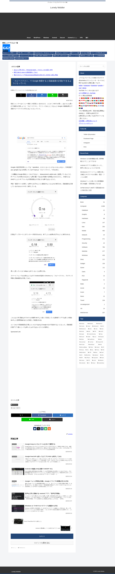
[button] (63, 95)
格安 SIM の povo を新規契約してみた (26, 72)
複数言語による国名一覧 (86, 55)
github (84, 88)
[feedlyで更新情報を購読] (45, 428)
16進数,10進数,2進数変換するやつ (43, 55)
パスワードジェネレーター (26, 55)
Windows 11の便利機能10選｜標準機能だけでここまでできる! (92, 160)
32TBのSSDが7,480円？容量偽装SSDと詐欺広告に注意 (92, 189)
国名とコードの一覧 (74, 55)
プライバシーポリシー (86, 123)
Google (13, 408)
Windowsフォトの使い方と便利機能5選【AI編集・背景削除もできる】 (92, 182)
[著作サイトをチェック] (34, 428)
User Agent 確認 (85, 52)
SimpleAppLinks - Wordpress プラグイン (45, 52)
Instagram (87, 85)
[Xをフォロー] (38, 428)
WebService (15, 404)
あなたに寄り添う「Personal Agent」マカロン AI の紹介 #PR (33, 70)
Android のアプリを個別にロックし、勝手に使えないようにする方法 (92, 167)
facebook (94, 85)
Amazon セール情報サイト (9, 52)
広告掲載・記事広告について (88, 121)
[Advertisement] (57, 24)
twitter (81, 85)
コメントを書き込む (42, 543)
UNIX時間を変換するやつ (22, 58)
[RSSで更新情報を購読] (49, 428)
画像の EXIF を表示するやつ (60, 55)
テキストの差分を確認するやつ (10, 55)
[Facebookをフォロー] (42, 428)
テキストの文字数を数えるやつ (98, 52)
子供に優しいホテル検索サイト (25, 52)
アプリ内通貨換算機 (99, 55)
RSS (85, 147)
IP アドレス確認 (76, 52)
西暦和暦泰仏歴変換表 (8, 58)
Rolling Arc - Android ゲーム (63, 52)
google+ (100, 85)
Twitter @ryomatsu (89, 134)
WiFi (19, 408)
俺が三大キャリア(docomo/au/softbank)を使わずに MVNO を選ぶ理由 (36, 75)
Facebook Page (88, 138)
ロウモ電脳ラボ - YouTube (87, 93)
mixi (80, 88)
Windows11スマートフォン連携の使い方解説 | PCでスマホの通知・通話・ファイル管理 (92, 174)
